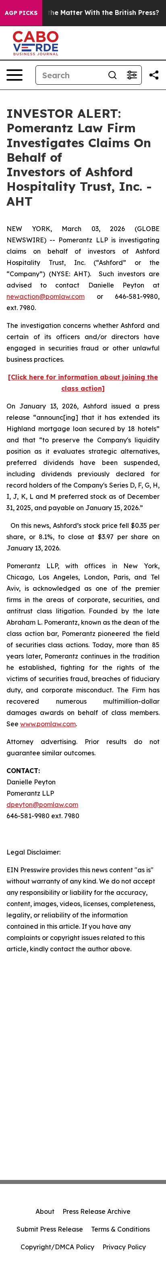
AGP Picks (21, 13)
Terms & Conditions (120, 1229)
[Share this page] (154, 75)
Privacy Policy (124, 1247)
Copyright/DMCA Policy (57, 1247)
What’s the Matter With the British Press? (91, 13)
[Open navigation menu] (14, 75)
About (44, 1211)
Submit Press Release (50, 1229)
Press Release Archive (96, 1211)
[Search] (112, 75)
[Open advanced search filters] (131, 75)
